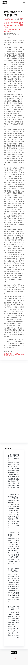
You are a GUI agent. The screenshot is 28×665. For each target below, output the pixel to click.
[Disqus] (14, 386)
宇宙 (10, 19)
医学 (21, 18)
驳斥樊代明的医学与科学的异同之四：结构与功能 (13, 570)
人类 (12, 19)
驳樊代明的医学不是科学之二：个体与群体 (13, 534)
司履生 (7, 18)
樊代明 (6, 19)
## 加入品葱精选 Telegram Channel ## (12, 30)
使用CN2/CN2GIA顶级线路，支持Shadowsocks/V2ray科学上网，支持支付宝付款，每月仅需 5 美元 (13, 24)
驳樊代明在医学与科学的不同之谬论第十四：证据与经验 (13, 457)
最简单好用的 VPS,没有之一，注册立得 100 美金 (14, 355)
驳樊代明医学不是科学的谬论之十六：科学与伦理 (13, 496)
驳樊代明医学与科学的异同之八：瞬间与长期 (13, 608)
